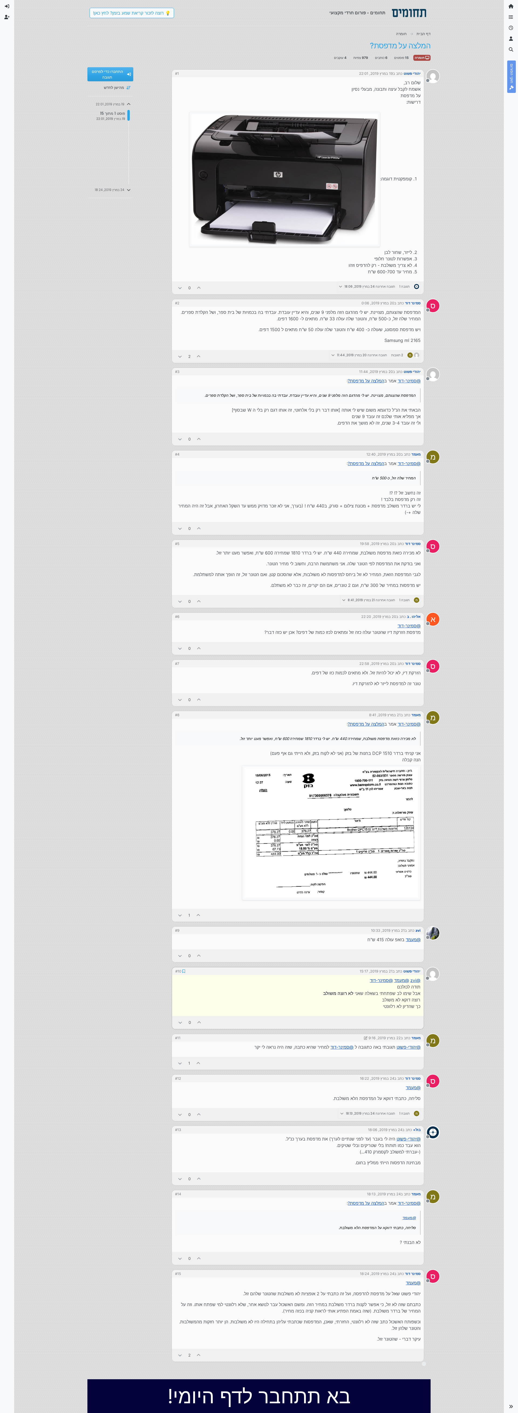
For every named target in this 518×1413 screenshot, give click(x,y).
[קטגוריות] (511, 17)
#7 (177, 663)
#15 (178, 1273)
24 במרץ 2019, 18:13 (384, 1193)
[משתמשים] (511, 39)
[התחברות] (7, 6)
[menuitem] (7, 6)
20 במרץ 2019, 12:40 (383, 454)
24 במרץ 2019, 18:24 (377, 1273)
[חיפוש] (511, 49)
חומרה (420, 58)
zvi (418, 930)
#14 (178, 1193)
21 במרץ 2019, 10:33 (388, 930)
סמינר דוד (413, 303)
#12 (178, 1078)
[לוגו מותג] (409, 12)
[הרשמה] (7, 17)
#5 (177, 543)
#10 (178, 971)
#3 (177, 371)
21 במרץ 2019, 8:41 (385, 715)
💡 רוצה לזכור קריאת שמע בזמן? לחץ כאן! (132, 13)
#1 (177, 73)
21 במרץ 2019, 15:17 (376, 971)
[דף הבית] (511, 6)
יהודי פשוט (412, 73)
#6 (177, 616)
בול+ (417, 1129)
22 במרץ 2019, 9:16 (385, 1037)
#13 (178, 1129)
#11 (177, 1037)
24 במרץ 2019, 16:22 (377, 1078)
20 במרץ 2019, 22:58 (376, 663)
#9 (177, 930)
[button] (511, 1406)
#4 (177, 454)
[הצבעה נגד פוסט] (180, 288)
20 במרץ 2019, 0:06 (378, 303)
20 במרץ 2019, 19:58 (377, 543)
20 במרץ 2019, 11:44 (376, 371)
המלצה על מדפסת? (366, 380)
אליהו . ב (414, 616)
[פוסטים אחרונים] (511, 28)
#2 (177, 303)
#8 (177, 715)
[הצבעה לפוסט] (199, 288)
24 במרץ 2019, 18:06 (385, 1129)
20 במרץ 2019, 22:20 (378, 616)
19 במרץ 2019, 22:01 (376, 73)
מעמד (416, 454)
